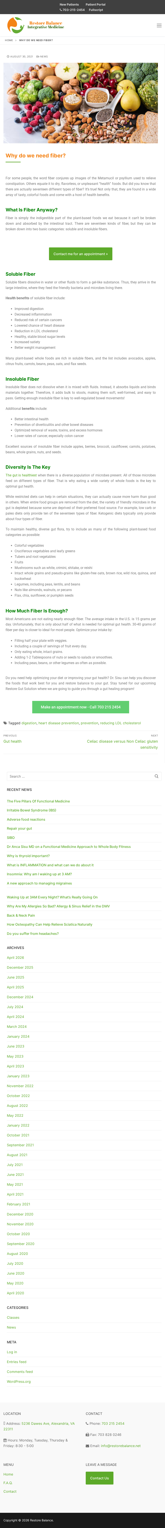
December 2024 (20, 997)
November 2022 (20, 1086)
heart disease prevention (58, 723)
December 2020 (20, 1214)
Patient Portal (95, 4)
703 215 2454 (113, 1423)
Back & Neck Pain (21, 915)
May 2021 (15, 1184)
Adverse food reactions (26, 819)
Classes (13, 1317)
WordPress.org (19, 1381)
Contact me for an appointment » (80, 254)
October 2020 (18, 1234)
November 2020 (20, 1224)
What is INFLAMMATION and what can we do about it (50, 865)
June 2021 (15, 1174)
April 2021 (15, 1194)
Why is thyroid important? (28, 856)
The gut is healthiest (21, 475)
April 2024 (15, 1017)
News (43, 56)
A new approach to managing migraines (39, 883)
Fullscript (96, 10)
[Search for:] (84, 776)
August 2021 (17, 1155)
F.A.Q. (7, 1483)
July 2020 (15, 1263)
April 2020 (15, 1293)
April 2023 (15, 1066)
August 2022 (17, 1105)
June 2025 (15, 977)
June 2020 (15, 1273)
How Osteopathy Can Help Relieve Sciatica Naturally (49, 924)
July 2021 (15, 1165)
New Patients (69, 4)
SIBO (11, 837)
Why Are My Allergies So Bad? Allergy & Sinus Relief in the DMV (58, 906)
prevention (89, 723)
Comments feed (20, 1371)
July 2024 (15, 1007)
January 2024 (18, 1036)
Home (9, 40)
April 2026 (15, 957)
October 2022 (18, 1096)
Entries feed (16, 1362)
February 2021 (18, 1204)
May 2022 (15, 1115)
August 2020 (17, 1253)
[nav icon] (159, 25)
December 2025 (20, 967)
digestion (29, 723)
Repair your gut (19, 828)
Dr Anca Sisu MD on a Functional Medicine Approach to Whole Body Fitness (69, 846)
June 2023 (15, 1046)
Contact (10, 1491)
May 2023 (15, 1056)
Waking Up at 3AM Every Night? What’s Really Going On (52, 897)
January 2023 (18, 1076)
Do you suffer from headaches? (33, 933)
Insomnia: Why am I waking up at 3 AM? (39, 874)
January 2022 (18, 1125)
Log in (12, 1352)
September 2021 (20, 1145)
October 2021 (18, 1135)
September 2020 (20, 1244)
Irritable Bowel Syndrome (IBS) (31, 810)
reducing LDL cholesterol (120, 723)
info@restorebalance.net (121, 1446)
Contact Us (99, 1478)
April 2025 (15, 987)
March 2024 (17, 1026)
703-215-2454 (73, 10)
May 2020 (15, 1283)
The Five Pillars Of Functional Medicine (38, 801)
